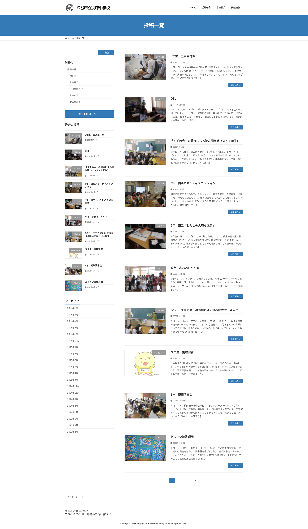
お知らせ (73, 75)
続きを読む (235, 85)
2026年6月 (72, 314)
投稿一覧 (71, 69)
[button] (89, 113)
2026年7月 (72, 308)
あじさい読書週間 (182, 437)
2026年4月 (72, 327)
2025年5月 (72, 366)
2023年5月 (72, 425)
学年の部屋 (75, 102)
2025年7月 (72, 353)
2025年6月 (72, 360)
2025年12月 (73, 340)
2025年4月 (72, 373)
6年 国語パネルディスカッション (193, 183)
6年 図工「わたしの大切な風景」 (193, 225)
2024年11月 (73, 392)
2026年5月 (72, 321)
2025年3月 (72, 379)
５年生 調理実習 (182, 352)
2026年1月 (72, 334)
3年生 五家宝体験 (183, 56)
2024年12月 (73, 386)
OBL (175, 98)
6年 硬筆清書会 (181, 394)
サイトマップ (74, 496)
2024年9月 (72, 399)
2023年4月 (72, 431)
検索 (106, 52)
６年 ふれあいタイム (185, 267)
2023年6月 (72, 418)
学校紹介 (73, 82)
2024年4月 (72, 405)
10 (189, 481)
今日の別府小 (76, 88)
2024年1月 (72, 412)
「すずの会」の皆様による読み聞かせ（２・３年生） (205, 140)
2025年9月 (72, 347)
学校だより (75, 95)
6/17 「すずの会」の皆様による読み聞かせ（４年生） (206, 310)
